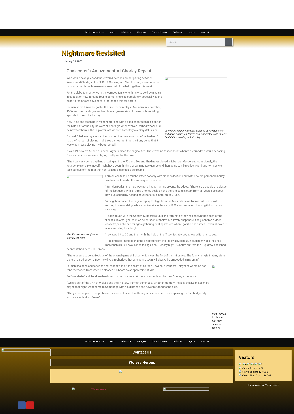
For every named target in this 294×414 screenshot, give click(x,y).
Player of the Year (159, 32)
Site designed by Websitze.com (263, 385)
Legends (191, 32)
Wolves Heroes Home (94, 32)
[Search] (228, 42)
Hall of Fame (126, 32)
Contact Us (141, 352)
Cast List (205, 32)
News (112, 32)
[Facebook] (22, 405)
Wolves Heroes (142, 362)
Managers (141, 32)
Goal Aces (177, 32)
